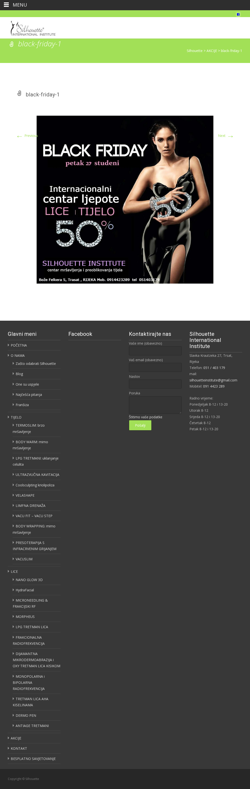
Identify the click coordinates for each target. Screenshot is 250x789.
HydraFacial (25, 590)
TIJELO (16, 417)
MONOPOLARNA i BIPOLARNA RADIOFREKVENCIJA (29, 682)
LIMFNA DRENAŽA (30, 505)
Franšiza (22, 404)
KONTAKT (19, 748)
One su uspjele (27, 384)
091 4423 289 (214, 386)
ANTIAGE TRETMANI (32, 725)
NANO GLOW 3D (29, 579)
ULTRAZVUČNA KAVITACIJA (37, 474)
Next (226, 135)
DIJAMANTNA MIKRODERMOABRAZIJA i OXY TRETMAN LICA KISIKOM (36, 659)
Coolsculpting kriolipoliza (35, 485)
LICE (14, 571)
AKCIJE (16, 738)
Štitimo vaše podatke (145, 417)
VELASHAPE (25, 495)
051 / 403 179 (214, 367)
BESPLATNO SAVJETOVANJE (33, 758)
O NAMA (18, 355)
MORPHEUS (25, 616)
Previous (27, 135)
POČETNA (19, 345)
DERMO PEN (26, 715)
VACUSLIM (24, 559)
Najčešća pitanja (29, 394)
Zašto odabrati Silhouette (36, 363)
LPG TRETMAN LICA (32, 627)
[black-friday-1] (125, 199)
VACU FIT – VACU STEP (34, 515)
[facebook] (238, 15)
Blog (19, 373)
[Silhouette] (34, 27)
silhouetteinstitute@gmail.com (213, 380)
